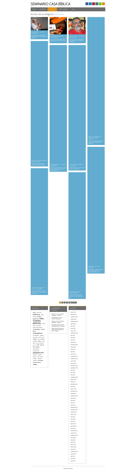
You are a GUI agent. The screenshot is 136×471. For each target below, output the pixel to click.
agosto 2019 (73, 379)
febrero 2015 (73, 447)
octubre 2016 (73, 412)
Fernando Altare (36, 335)
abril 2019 (73, 381)
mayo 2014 (73, 460)
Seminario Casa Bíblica (50, 3)
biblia (41, 319)
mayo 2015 (73, 440)
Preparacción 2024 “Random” (94, 266)
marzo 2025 (73, 330)
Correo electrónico (100, 4)
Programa (43, 9)
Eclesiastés (38, 325)
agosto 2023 (73, 347)
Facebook (86, 3)
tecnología (40, 360)
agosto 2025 (73, 323)
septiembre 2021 (74, 358)
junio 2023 (73, 349)
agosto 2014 (73, 454)
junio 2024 (73, 337)
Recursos (52, 9)
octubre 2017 (73, 393)
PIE (38, 345)
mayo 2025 (73, 328)
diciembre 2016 (74, 407)
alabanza (36, 314)
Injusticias (42, 335)
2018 (34, 312)
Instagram (96, 3)
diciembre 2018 (74, 384)
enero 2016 (73, 428)
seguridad (35, 358)
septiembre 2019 (74, 377)
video (35, 364)
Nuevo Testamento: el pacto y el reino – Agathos (95, 138)
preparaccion (38, 353)
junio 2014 (73, 458)
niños (39, 341)
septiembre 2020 (74, 368)
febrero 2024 (73, 342)
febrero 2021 (73, 363)
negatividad (35, 341)
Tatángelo (35, 360)
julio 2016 (73, 416)
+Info (73, 9)
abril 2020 (73, 374)
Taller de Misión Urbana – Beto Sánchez (39, 161)
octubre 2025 (73, 319)
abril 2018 (73, 386)
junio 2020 (73, 372)
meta (39, 339)
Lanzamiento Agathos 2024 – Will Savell (38, 288)
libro (43, 337)
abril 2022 (73, 351)
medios (35, 339)
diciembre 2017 (74, 391)
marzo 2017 (73, 405)
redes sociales (40, 356)
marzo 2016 (73, 423)
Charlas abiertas (37, 321)
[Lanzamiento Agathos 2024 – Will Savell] (39, 285)
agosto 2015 (73, 437)
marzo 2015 (73, 444)
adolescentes (39, 312)
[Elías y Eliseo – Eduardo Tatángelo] (77, 34)
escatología (36, 329)
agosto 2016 (73, 414)
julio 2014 (73, 456)
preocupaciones (36, 350)
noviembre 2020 (74, 365)
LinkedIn (90, 3)
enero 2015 (73, 449)
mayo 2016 (73, 419)
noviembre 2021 (74, 356)
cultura (34, 325)
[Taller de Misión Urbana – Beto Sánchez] (39, 158)
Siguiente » (73, 302)
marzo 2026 (73, 312)
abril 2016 (73, 421)
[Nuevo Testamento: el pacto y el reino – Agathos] (96, 134)
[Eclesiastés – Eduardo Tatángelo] (39, 30)
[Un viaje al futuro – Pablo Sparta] (77, 289)
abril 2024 (73, 340)
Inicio (34, 9)
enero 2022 (73, 354)
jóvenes (40, 337)
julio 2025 (73, 326)
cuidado (43, 323)
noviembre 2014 (74, 451)
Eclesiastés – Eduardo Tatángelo (38, 32)
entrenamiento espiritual (37, 327)
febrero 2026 (73, 314)
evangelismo (37, 333)
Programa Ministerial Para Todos (57, 36)
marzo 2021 (73, 361)
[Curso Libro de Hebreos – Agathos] (77, 162)
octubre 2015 (73, 433)
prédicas (34, 356)
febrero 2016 (73, 426)
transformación (37, 362)
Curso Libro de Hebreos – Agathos (76, 165)
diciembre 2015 (74, 430)
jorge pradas (35, 337)
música (42, 339)
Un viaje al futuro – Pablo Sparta (75, 292)
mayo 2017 (73, 400)
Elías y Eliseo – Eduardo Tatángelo (76, 36)
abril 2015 (73, 442)
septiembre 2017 (74, 395)
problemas (35, 354)
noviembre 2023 (74, 344)
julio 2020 (73, 370)
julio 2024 (73, 335)
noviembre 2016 (74, 409)
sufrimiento (40, 358)
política (37, 347)
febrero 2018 (73, 388)
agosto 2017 (73, 398)
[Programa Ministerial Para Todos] (58, 34)
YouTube (93, 3)
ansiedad (34, 316)
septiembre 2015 (74, 435)
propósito (39, 354)
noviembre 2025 (74, 316)
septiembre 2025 (74, 321)
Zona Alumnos (63, 9)
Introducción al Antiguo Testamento (58, 165)
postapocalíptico (36, 348)
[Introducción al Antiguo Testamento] (58, 162)
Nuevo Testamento (39, 343)
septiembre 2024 (74, 333)
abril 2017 (73, 402)
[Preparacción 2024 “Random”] (96, 264)
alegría (42, 314)
